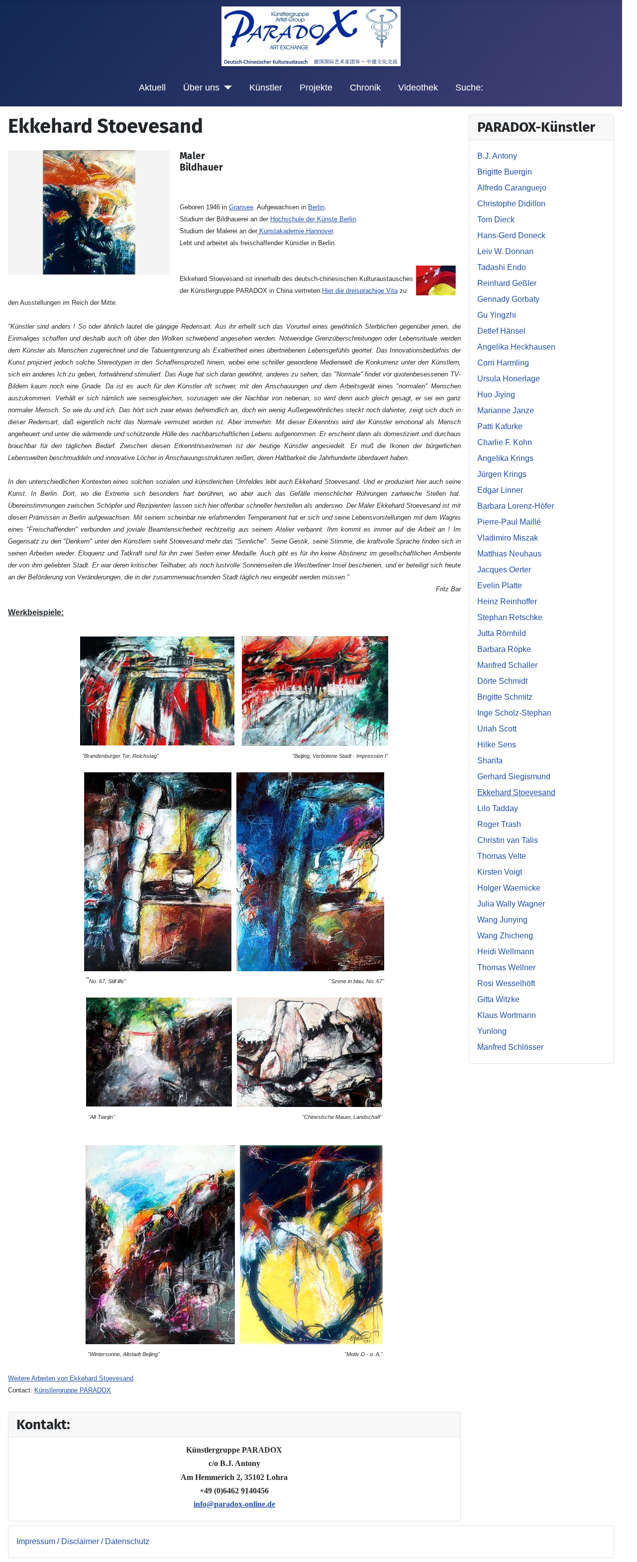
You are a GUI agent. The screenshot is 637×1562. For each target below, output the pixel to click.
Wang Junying (502, 920)
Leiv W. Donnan (505, 251)
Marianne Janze (505, 410)
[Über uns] (225, 87)
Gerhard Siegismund (513, 776)
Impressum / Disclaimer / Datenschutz (82, 1541)
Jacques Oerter (504, 569)
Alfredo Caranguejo (511, 188)
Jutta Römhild (501, 633)
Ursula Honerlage (508, 378)
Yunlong (492, 1031)
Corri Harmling (503, 363)
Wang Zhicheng (505, 935)
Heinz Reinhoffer (507, 601)
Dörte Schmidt (502, 681)
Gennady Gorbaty (508, 299)
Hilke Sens (496, 744)
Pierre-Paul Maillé (509, 522)
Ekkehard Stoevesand (516, 792)
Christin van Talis (507, 840)
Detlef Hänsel (501, 331)
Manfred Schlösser (510, 1047)
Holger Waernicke (508, 888)
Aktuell (152, 87)
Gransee (241, 207)
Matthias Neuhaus (509, 554)
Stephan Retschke (509, 617)
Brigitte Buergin (504, 172)
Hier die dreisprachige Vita (360, 290)
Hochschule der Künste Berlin (313, 219)
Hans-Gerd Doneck (511, 235)
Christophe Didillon (511, 203)
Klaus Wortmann (506, 1015)
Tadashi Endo (501, 267)
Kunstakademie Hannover (295, 231)
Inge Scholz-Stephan (514, 713)
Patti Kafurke (500, 426)
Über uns (201, 87)
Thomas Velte (501, 856)
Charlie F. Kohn (504, 442)
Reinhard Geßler (506, 283)
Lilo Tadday (497, 808)
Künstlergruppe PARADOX (72, 1390)
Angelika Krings (505, 458)
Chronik (365, 87)
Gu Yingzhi (496, 315)
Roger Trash (499, 824)
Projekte (316, 87)
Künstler (265, 87)
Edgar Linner (500, 490)
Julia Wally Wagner (511, 904)
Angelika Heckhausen (516, 347)
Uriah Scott (497, 729)
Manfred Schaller (507, 665)
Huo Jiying (496, 394)
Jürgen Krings (502, 474)
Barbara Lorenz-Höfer (515, 506)
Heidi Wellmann (505, 951)
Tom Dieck (496, 219)
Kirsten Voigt (499, 872)
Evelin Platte (499, 585)
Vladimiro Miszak (507, 538)
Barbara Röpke (504, 649)
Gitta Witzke (498, 999)
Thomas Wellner (506, 967)
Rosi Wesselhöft (506, 983)
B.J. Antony (497, 156)
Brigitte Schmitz (504, 697)
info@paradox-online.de (234, 1504)
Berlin (316, 207)
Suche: (469, 87)
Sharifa (490, 760)
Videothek (418, 87)
